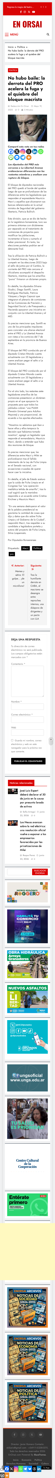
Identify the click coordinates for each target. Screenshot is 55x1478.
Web (13, 727)
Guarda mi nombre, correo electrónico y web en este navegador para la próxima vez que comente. (26, 746)
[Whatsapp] (40, 151)
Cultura (45, 1463)
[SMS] (11, 157)
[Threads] (28, 151)
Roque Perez (29, 855)
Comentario (18, 664)
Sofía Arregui (29, 811)
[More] (28, 157)
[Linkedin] (34, 151)
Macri (25, 548)
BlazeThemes (40, 1454)
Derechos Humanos (16, 1463)
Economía (26, 1459)
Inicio (15, 1459)
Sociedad (33, 1463)
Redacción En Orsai (20, 106)
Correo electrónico (22, 714)
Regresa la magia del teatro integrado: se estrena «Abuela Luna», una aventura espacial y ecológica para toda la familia (21, 7)
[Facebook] (11, 151)
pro (12, 554)
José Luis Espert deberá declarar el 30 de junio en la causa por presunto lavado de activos (33, 798)
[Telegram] (23, 157)
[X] (17, 151)
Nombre (16, 701)
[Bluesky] (30, 1469)
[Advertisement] (27, 1251)
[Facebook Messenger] (17, 157)
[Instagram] (23, 151)
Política (13, 70)
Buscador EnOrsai (40, 872)
